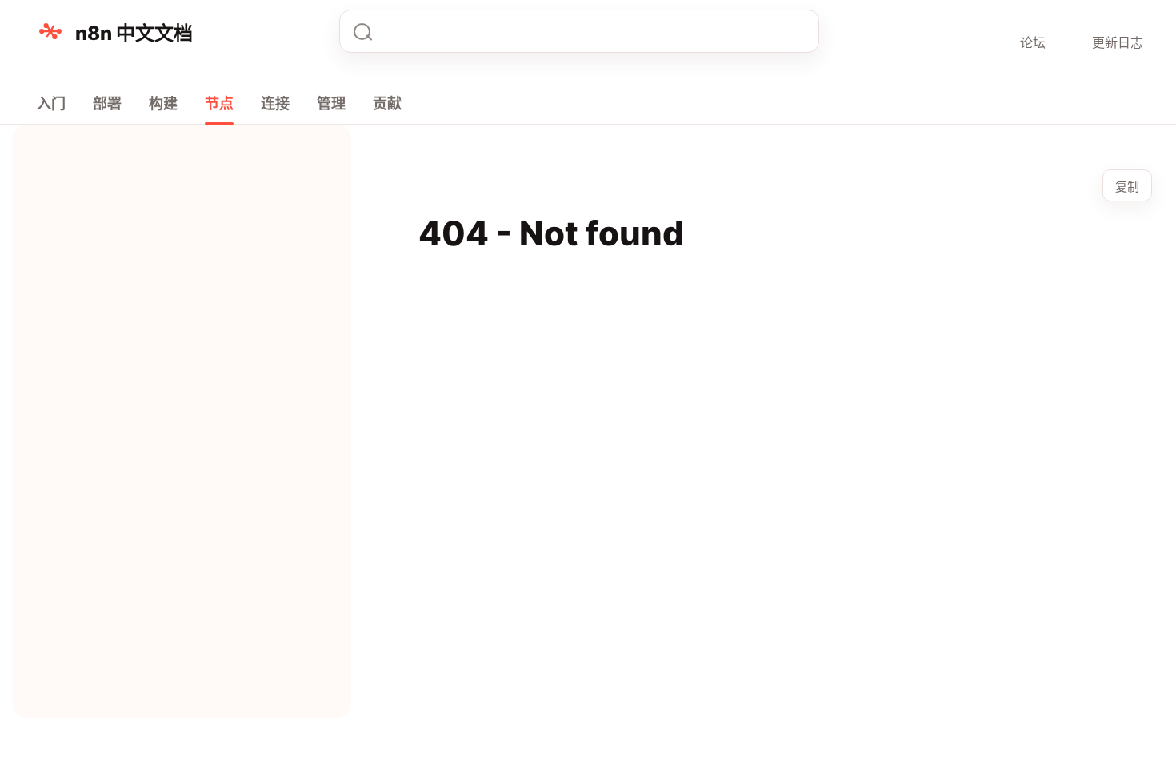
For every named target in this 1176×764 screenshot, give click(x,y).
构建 (163, 103)
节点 (219, 103)
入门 (51, 103)
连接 (275, 103)
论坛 (1033, 42)
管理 (331, 103)
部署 (107, 103)
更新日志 (1117, 42)
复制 (1127, 186)
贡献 (387, 103)
